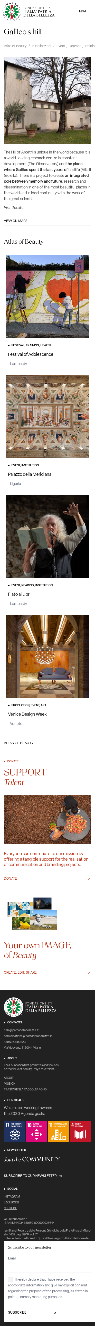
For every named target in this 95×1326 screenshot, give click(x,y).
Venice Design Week (27, 715)
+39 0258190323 (15, 1042)
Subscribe (17, 1313)
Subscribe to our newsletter (30, 1176)
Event (61, 46)
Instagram (12, 1196)
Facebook (11, 1202)
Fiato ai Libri (19, 595)
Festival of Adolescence (30, 355)
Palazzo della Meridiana (29, 475)
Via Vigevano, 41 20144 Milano (22, 1047)
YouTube (10, 1208)
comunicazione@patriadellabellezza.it (28, 1036)
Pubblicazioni (41, 46)
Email (12, 1258)
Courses (75, 46)
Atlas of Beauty (15, 46)
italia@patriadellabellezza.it (21, 1030)
